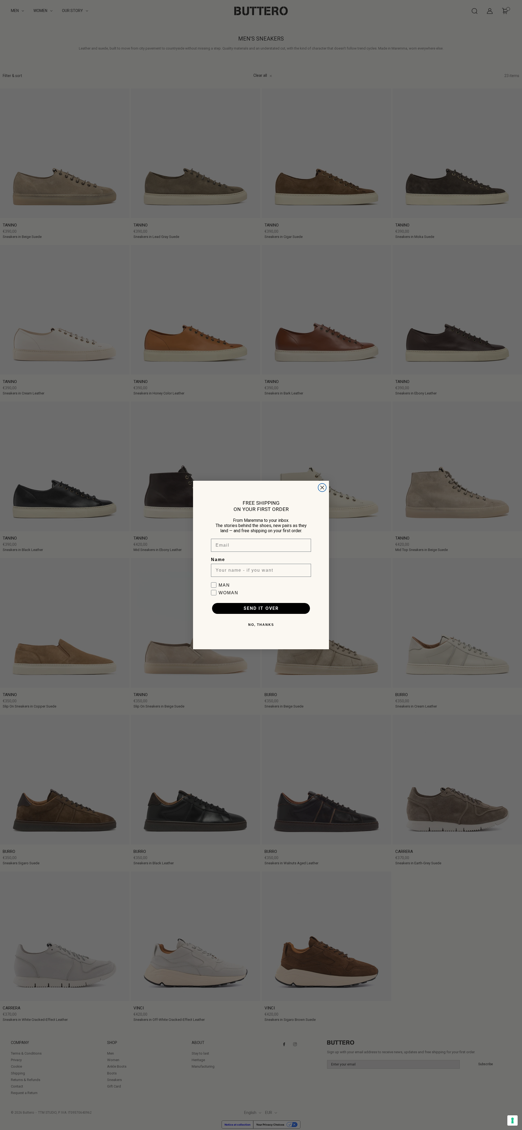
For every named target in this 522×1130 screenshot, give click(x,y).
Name (218, 559)
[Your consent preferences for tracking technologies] (512, 1120)
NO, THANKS (261, 625)
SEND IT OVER (261, 608)
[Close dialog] (322, 487)
